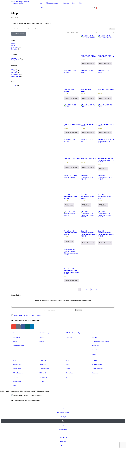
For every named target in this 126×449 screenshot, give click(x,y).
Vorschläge (69, 337)
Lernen (15, 360)
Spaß (14, 385)
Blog (67, 360)
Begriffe (94, 337)
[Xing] (27, 326)
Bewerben (14, 49)
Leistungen (42, 364)
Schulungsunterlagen (52, 3)
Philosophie (42, 373)
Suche (94, 354)
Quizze (41, 341)
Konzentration (17, 364)
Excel (13, 45)
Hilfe (80, 3)
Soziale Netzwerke (97, 368)
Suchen (112, 29)
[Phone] (18, 326)
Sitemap (68, 368)
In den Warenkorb (88, 63)
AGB (67, 377)
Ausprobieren (17, 368)
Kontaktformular (97, 364)
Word (13, 44)
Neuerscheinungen (18, 345)
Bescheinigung (15, 76)
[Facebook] (23, 326)
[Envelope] (13, 326)
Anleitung (14, 71)
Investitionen (17, 381)
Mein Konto (63, 437)
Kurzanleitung (15, 74)
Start (40, 3)
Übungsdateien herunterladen (100, 341)
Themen (41, 337)
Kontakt (94, 360)
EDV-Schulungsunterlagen (73, 333)
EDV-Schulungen (44, 333)
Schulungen (65, 3)
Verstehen (16, 377)
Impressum (95, 373)
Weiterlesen (102, 169)
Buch (12, 69)
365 (14, 85)
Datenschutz (69, 373)
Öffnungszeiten (43, 377)
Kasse (15, 341)
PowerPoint (14, 47)
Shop (73, 3)
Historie (41, 381)
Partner (68, 364)
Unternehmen (43, 360)
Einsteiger (14, 58)
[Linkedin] (32, 326)
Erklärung (14, 72)
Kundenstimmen (44, 368)
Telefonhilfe (95, 345)
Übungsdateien (43, 7)
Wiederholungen (18, 373)
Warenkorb (16, 337)
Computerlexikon (97, 350)
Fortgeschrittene (16, 60)
